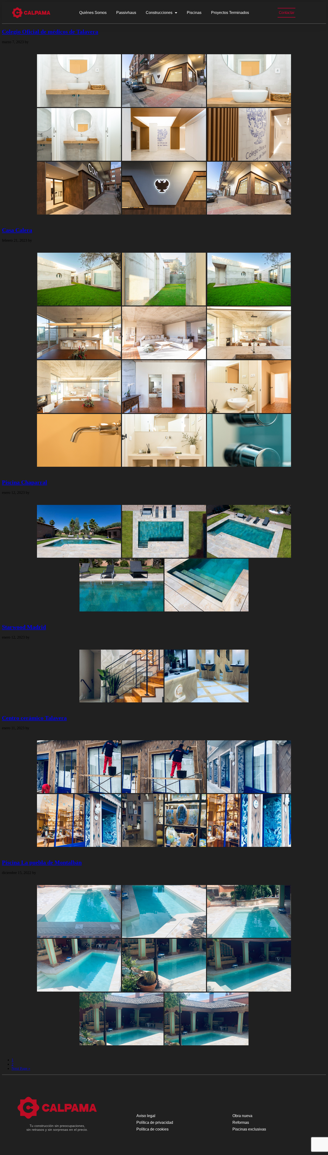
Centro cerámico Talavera (34, 718)
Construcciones (159, 13)
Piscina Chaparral (24, 482)
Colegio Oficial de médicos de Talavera (50, 32)
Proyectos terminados (230, 13)
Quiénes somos (93, 13)
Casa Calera (17, 230)
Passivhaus (126, 13)
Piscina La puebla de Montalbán (42, 862)
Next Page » (21, 1068)
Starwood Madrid (24, 627)
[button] (287, 13)
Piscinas (194, 13)
